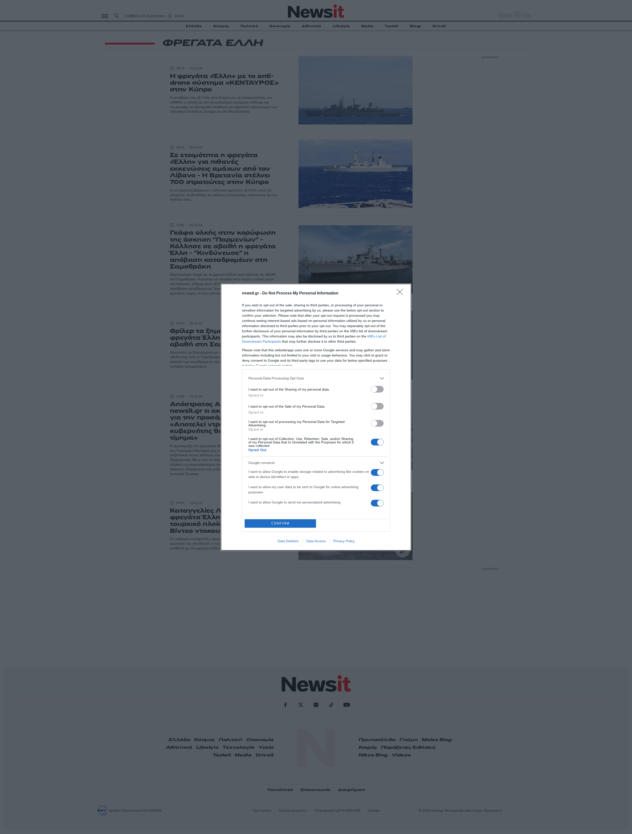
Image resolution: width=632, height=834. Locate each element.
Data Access (316, 541)
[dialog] (316, 417)
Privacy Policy (344, 541)
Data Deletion (288, 541)
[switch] (377, 389)
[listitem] (316, 378)
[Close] (401, 293)
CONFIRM (280, 523)
